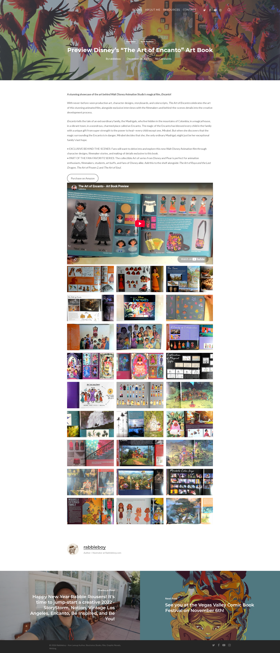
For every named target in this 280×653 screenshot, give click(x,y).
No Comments (163, 58)
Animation (131, 41)
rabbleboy (115, 58)
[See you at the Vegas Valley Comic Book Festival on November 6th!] (210, 605)
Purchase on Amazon (83, 178)
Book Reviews (147, 41)
